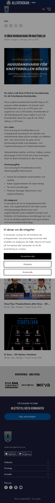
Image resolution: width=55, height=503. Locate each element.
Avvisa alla (27, 272)
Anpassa (27, 264)
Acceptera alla (27, 256)
